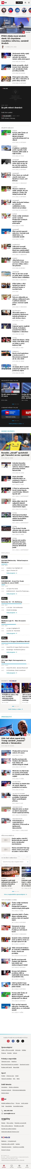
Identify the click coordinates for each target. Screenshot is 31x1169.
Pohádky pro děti (19, 1126)
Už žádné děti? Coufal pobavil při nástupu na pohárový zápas (20, 368)
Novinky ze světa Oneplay (8, 1128)
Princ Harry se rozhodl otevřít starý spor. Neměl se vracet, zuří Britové (20, 178)
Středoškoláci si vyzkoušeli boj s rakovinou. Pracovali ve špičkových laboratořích (20, 824)
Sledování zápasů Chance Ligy (10, 1131)
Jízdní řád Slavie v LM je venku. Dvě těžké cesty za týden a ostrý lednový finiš (20, 342)
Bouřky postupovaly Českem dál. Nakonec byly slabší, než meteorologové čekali (20, 761)
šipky (14, 499)
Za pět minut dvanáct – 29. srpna (10, 395)
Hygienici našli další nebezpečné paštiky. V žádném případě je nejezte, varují (9, 883)
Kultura (15, 1053)
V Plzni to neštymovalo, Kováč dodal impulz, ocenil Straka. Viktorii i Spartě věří (20, 491)
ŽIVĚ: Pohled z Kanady (8, 118)
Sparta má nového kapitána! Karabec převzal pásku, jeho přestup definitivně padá (19, 543)
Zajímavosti (16, 244)
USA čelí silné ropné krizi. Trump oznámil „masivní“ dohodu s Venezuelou (13, 740)
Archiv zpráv (24, 1103)
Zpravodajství (6, 717)
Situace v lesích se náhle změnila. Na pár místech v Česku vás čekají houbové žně (20, 191)
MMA (18, 1078)
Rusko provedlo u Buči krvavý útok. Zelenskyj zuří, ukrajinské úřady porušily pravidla (20, 68)
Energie (9, 1053)
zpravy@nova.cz (9, 1113)
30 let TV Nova (5, 1150)
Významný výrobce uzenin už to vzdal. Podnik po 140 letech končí (19, 929)
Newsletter (8, 1106)
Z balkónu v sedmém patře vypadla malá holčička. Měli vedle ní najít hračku (20, 150)
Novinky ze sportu (7, 431)
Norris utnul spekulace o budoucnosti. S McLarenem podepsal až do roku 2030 (20, 356)
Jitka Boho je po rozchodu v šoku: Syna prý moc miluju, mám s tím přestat (20, 263)
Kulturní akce (5, 1093)
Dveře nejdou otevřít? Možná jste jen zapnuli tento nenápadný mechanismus (20, 841)
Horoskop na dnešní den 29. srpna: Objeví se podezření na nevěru (21, 785)
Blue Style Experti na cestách (9, 1064)
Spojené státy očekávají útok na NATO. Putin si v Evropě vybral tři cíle (20, 939)
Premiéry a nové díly (20, 1123)
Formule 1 (15, 351)
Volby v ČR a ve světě (7, 1050)
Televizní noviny (5, 1061)
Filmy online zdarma (7, 1126)
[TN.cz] (4, 2)
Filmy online (10, 1123)
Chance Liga (10, 1076)
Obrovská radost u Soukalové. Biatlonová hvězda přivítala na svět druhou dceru (20, 315)
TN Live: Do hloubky (18, 793)
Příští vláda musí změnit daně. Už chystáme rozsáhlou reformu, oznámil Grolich (14, 39)
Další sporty (16, 310)
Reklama (3, 1141)
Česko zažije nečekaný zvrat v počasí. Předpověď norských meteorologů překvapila (20, 219)
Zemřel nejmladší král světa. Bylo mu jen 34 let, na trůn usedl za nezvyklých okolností (19, 164)
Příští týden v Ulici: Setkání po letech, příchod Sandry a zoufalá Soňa (19, 286)
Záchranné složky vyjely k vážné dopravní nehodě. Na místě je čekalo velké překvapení (21, 56)
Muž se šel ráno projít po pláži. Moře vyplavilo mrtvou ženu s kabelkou (20, 275)
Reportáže (16, 1067)
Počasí (14, 130)
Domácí (14, 146)
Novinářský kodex (18, 1106)
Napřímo (14, 1061)
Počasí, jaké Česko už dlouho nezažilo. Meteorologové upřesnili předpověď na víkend (20, 136)
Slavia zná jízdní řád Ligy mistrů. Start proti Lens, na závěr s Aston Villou (20, 849)
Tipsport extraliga (6, 1078)
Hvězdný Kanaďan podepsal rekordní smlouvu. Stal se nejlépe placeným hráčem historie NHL (20, 466)
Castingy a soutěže (18, 1147)
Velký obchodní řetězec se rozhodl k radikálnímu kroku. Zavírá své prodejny (20, 205)
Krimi (23, 878)
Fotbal (14, 324)
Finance (3, 1053)
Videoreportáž (17, 807)
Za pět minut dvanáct (11, 108)
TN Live (20, 2)
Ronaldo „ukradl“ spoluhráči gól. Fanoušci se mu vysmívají (15, 454)
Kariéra (18, 1144)
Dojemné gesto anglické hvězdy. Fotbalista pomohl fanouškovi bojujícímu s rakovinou (21, 328)
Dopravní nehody (6, 1090)
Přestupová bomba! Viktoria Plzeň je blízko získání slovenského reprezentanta (20, 517)
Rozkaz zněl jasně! (6, 1067)
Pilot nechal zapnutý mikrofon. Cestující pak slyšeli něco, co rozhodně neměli (20, 234)
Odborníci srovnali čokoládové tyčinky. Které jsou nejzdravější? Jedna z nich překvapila (20, 249)
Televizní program (6, 1147)
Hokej (17, 1076)
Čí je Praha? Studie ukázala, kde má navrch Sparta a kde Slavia (20, 530)
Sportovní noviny (24, 1064)
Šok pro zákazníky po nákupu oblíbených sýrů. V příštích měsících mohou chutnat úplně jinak (21, 300)
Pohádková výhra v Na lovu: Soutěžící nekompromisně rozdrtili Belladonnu (10, 697)
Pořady (3, 1123)
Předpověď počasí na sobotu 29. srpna (20, 752)
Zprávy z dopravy (14, 1087)
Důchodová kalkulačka (18, 1090)
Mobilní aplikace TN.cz (7, 1103)
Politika (24, 1050)
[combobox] (15, 862)
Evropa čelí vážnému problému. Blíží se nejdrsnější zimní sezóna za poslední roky (20, 973)
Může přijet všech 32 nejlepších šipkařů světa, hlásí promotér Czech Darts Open (20, 504)
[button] (13, 891)
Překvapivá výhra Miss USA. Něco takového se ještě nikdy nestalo (20, 78)
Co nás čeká (16, 781)
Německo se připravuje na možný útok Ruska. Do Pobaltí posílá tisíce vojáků (20, 773)
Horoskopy (4, 1087)
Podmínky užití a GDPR (7, 1144)
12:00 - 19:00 (16, 115)
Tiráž (2, 1106)
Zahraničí (15, 159)
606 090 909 (8, 1110)
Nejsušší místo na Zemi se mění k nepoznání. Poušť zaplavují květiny (20, 810)
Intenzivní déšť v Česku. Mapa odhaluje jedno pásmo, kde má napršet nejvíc (20, 917)
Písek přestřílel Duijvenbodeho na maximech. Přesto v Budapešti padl (19, 479)
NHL (14, 1078)
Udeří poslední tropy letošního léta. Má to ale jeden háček (20, 984)
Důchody (17, 1050)
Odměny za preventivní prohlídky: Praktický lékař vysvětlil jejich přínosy (20, 798)
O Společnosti (12, 1141)
